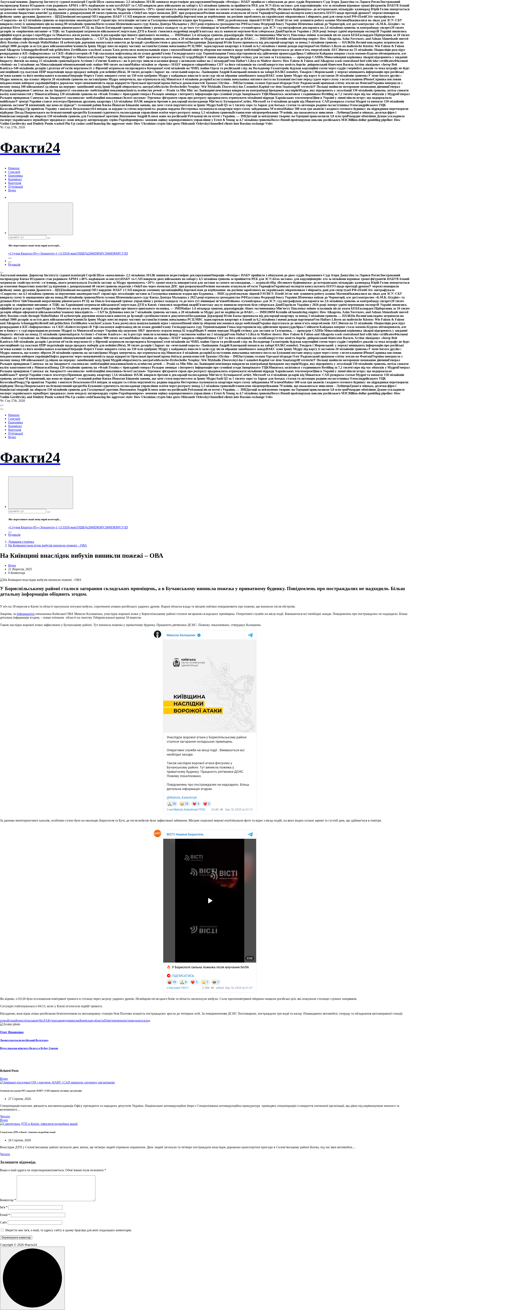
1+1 (58, 253)
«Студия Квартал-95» (23, 253)
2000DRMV (96, 253)
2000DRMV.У (114, 253)
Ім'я (4, 1207)
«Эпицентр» (47, 253)
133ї (63, 253)
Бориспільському (27, 1020)
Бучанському (57, 1020)
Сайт (3, 1222)
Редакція (14, 264)
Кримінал (15, 179)
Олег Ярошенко (12, 1032)
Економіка (15, 175)
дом (68, 1020)
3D (126, 253)
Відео (12, 190)
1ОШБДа (81, 253)
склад (146, 1020)
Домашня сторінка (21, 541)
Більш (11, 1020)
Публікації (15, 186)
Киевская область (92, 1020)
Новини (13, 168)
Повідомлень (113, 1020)
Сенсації (14, 172)
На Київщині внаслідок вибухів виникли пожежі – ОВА (47, 545)
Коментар (8, 1200)
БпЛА (43, 1020)
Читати (5, 1116)
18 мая (70, 253)
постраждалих (132, 1020)
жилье (75, 1020)
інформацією (26, 614)
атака (3, 1020)
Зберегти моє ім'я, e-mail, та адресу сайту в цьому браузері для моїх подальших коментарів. (68, 1230)
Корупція (14, 183)
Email (5, 1215)
